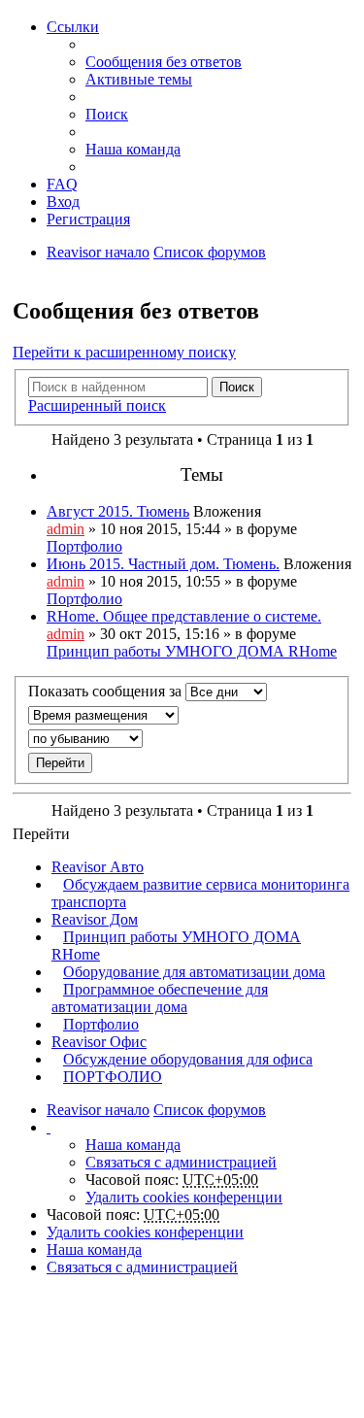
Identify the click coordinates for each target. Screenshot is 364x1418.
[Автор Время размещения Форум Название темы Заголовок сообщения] (182, 715)
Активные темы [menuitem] (138, 79)
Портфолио (84, 546)
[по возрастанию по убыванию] (182, 738)
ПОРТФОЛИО (112, 1076)
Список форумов (209, 252)
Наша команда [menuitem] (133, 149)
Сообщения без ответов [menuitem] (163, 61)
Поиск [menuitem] (106, 114)
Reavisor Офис (99, 1041)
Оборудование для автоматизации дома (194, 971)
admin (65, 529)
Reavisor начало (98, 252)
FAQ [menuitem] (62, 184)
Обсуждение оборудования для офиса (188, 1059)
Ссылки (73, 26)
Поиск (236, 387)
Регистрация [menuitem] (88, 219)
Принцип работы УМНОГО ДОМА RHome (192, 651)
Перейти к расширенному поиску (124, 352)
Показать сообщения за (106, 691)
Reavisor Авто (97, 867)
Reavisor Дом (94, 919)
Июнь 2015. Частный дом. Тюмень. (163, 564)
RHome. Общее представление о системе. (184, 616)
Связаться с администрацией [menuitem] (181, 1162)
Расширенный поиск (97, 405)
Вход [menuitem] (63, 201)
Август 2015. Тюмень (118, 511)
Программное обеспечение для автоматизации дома (159, 998)
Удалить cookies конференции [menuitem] (183, 1197)
